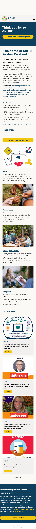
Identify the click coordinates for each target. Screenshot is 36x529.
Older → (18, 477)
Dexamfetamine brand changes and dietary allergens (17, 466)
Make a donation (18, 518)
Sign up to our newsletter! (18, 140)
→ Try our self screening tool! (18, 37)
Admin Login (19, 527)
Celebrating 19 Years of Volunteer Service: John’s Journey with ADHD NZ (17, 386)
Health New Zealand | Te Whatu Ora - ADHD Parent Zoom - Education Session (17, 347)
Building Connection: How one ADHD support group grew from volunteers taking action (17, 426)
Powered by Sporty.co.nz (18, 525)
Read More (8, 352)
